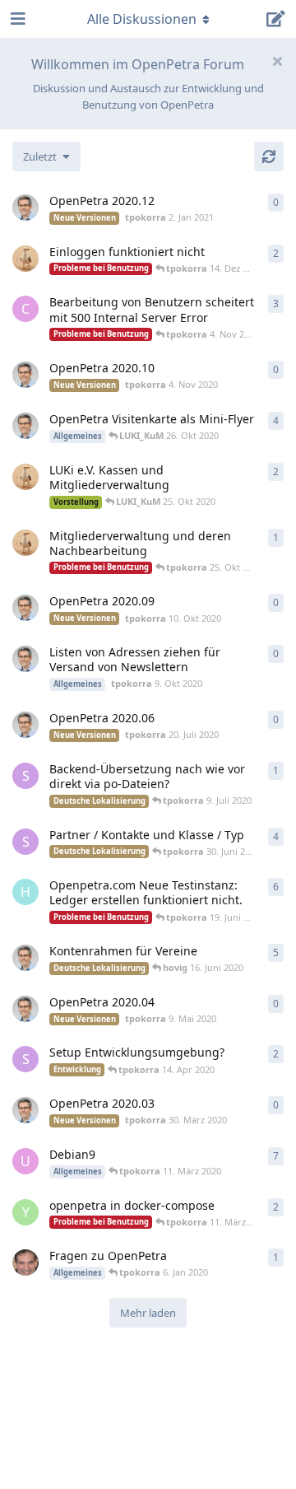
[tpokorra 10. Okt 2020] (25, 608)
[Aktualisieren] (269, 156)
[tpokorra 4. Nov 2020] (25, 375)
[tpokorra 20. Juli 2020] (25, 725)
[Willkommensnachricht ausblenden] (277, 61)
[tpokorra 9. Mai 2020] (25, 1009)
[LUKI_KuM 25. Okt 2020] (25, 477)
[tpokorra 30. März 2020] (25, 1110)
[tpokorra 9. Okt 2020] (25, 659)
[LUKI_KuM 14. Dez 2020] (25, 258)
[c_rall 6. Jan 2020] (25, 1262)
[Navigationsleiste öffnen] (16, 19)
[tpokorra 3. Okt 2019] (25, 426)
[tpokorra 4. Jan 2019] (25, 958)
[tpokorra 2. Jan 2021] (25, 207)
